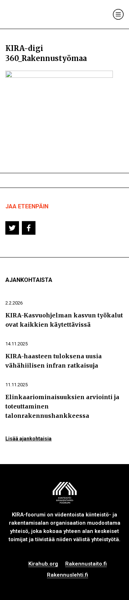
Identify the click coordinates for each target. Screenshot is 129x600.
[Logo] (35, 14)
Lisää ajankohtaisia (28, 438)
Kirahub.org (43, 564)
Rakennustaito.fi (86, 564)
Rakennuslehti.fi (67, 575)
